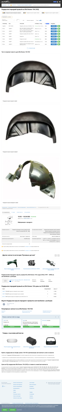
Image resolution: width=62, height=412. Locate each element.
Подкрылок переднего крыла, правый (12, 291)
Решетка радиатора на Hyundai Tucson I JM (12, 347)
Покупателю (32, 388)
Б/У (23, 20)
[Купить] (58, 26)
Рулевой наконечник (46, 312)
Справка (31, 396)
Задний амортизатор (26, 312)
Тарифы (31, 392)
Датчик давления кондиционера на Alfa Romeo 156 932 (51, 269)
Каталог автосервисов (17, 384)
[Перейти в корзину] (59, 2)
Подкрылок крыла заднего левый (33, 12)
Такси (37, 20)
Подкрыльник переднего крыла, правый (13, 293)
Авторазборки (27, 212)
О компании (32, 394)
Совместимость (20, 212)
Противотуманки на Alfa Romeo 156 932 (31, 268)
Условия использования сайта (17, 403)
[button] (55, 1)
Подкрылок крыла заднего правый (51, 12)
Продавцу (31, 386)
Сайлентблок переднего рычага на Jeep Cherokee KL (31, 347)
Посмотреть (12, 326)
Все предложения (6, 212)
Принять (5, 409)
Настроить (19, 409)
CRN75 (6, 320)
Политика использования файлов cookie (47, 406)
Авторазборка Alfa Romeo (10, 304)
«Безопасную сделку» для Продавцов (31, 403)
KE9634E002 (46, 320)
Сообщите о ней (28, 246)
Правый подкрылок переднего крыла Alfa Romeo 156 (15, 296)
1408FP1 (10, 33)
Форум (14, 392)
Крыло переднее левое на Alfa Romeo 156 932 (12, 269)
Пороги (3, 312)
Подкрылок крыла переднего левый (10, 202)
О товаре (13, 212)
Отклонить (12, 409)
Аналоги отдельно (30, 20)
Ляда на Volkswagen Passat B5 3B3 (51, 346)
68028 (25, 320)
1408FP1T (10, 28)
